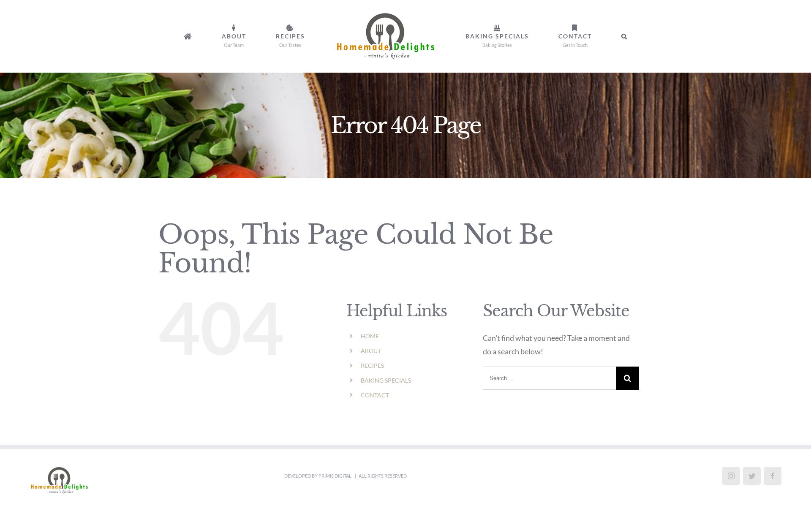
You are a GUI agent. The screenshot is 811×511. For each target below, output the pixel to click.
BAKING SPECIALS (386, 380)
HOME (370, 336)
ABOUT (371, 350)
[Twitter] (752, 476)
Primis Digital (335, 475)
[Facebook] (772, 476)
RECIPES (372, 365)
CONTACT (375, 395)
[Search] (562, 36)
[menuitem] (244, 36)
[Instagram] (731, 476)
